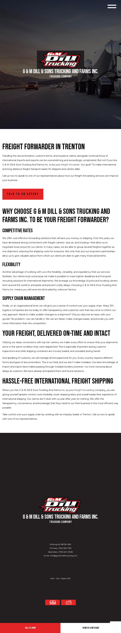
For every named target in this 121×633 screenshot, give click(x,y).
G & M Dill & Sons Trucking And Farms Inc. (60, 71)
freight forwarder (70, 164)
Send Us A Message (90, 627)
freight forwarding (84, 390)
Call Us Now (30, 627)
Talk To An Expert (23, 194)
